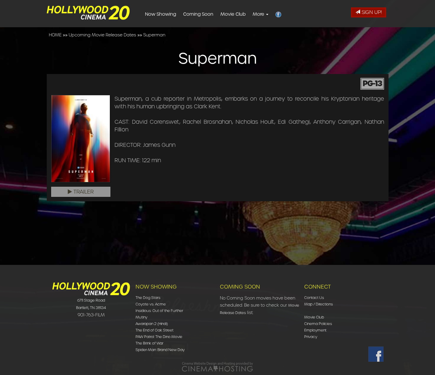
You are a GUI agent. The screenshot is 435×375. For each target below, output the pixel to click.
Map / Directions (318, 304)
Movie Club (233, 14)
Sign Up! (371, 12)
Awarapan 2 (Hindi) (152, 323)
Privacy (310, 336)
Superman (154, 35)
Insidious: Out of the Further (159, 310)
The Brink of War (149, 343)
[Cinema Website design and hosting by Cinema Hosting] (217, 366)
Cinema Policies (318, 323)
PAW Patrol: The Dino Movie (159, 336)
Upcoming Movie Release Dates (102, 35)
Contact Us (314, 297)
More (259, 14)
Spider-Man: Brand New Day (160, 349)
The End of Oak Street (154, 330)
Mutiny (141, 317)
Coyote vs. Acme (151, 304)
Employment (315, 330)
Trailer (83, 192)
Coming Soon (198, 14)
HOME (55, 35)
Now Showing (160, 14)
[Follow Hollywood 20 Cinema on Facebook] (376, 354)
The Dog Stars (148, 297)
